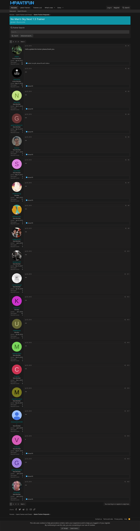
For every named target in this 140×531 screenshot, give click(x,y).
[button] (54, 8)
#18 (128, 436)
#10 (128, 251)
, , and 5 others (39, 63)
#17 (128, 411)
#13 (128, 320)
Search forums (22, 11)
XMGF (14, 22)
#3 (128, 91)
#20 (128, 482)
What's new (49, 8)
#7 (128, 183)
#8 (128, 205)
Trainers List (37, 8)
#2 (128, 68)
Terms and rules (108, 519)
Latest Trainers (25, 8)
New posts (13, 11)
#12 (128, 297)
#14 (128, 342)
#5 (128, 137)
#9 (128, 228)
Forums (14, 8)
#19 (128, 459)
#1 (128, 46)
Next (22, 42)
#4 (128, 114)
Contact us (98, 519)
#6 (128, 160)
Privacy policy (118, 519)
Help (125, 519)
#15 (128, 365)
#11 (128, 274)
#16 (128, 388)
